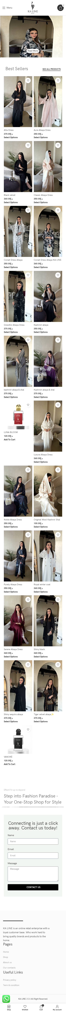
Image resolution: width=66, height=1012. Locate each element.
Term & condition (11, 985)
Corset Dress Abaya (13, 260)
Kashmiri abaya (41, 325)
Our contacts (9, 967)
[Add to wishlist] (28, 80)
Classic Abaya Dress (43, 195)
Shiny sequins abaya (13, 714)
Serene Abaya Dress (13, 649)
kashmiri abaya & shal (14, 389)
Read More (33, 50)
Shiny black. (39, 649)
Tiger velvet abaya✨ (44, 714)
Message (12, 863)
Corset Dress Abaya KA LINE (47, 260)
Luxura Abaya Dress (43, 454)
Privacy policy (9, 980)
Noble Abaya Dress (13, 519)
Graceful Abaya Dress (14, 325)
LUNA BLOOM (11, 432)
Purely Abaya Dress (13, 584)
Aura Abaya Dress (42, 130)
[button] (9, 439)
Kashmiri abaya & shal (44, 389)
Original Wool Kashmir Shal (47, 519)
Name (11, 835)
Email (11, 849)
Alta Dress (9, 130)
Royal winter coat (42, 584)
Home (6, 952)
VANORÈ (8, 757)
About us (7, 962)
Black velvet (9, 195)
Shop (5, 957)
